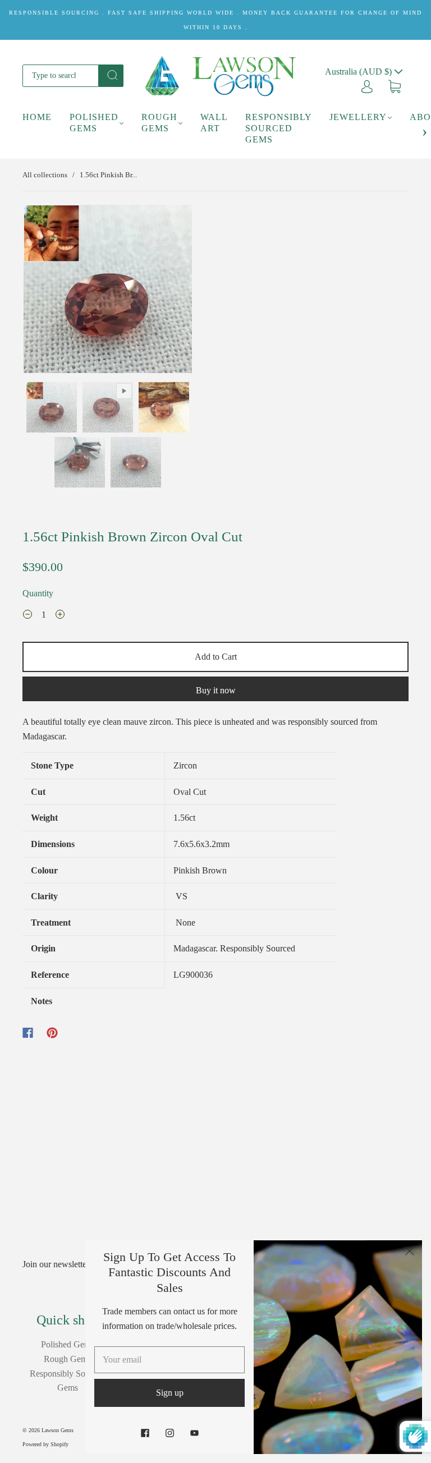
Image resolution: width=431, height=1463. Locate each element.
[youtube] (194, 1432)
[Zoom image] (107, 291)
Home (37, 117)
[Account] (367, 85)
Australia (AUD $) (359, 71)
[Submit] (111, 74)
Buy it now (216, 690)
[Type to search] (60, 76)
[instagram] (169, 1432)
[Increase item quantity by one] (60, 616)
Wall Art (213, 122)
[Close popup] (409, 1252)
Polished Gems (94, 122)
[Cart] (394, 85)
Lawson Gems (58, 1430)
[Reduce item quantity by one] (27, 616)
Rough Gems (159, 122)
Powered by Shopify (45, 1444)
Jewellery (358, 117)
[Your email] (169, 1359)
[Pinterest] (52, 1032)
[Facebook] (28, 1032)
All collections (44, 175)
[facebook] (144, 1432)
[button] (40, 291)
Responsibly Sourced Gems (278, 128)
